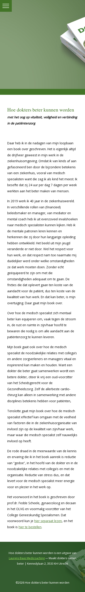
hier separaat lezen (48, 521)
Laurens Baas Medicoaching (27, 558)
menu (6, 6)
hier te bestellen (30, 527)
